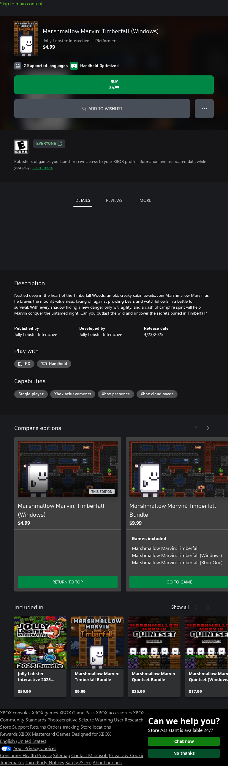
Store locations (95, 727)
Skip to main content (21, 3)
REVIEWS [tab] (114, 200)
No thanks (184, 753)
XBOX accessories (114, 712)
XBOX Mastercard (37, 734)
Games (63, 734)
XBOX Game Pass (77, 712)
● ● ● (204, 108)
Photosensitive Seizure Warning (80, 719)
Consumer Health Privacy (26, 755)
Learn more (42, 167)
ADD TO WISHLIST (105, 108)
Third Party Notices (44, 762)
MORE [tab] (145, 200)
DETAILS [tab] (82, 200)
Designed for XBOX (91, 734)
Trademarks (12, 762)
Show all (180, 607)
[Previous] (196, 428)
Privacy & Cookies (127, 755)
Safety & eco (78, 762)
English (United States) (23, 741)
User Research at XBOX (138, 719)
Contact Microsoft (89, 755)
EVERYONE (46, 144)
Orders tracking (63, 727)
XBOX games (45, 712)
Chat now (184, 741)
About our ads (107, 762)
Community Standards (23, 719)
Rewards (9, 734)
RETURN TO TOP (68, 582)
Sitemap (61, 755)
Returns (38, 727)
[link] (40, 656)
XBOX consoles (15, 712)
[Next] (208, 428)
